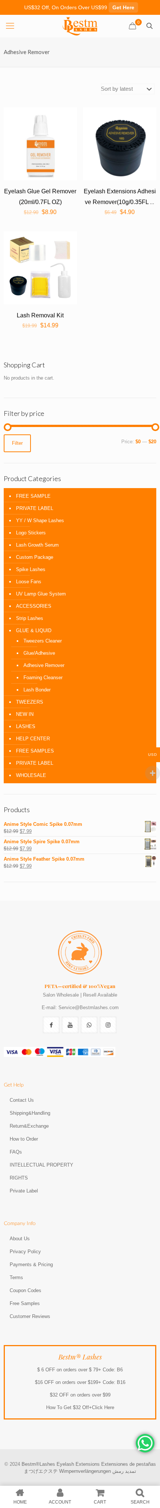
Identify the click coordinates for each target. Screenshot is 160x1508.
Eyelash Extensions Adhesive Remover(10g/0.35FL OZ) (120, 202)
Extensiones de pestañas (128, 1464)
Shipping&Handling (30, 1113)
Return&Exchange (29, 1126)
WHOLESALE (31, 775)
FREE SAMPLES (35, 751)
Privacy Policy (25, 1251)
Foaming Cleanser (43, 677)
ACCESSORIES (33, 606)
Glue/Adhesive (39, 653)
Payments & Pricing (31, 1264)
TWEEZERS (29, 702)
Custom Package (34, 557)
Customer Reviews (30, 1316)
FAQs (16, 1152)
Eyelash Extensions (78, 1464)
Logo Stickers (31, 533)
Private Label (24, 1191)
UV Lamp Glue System (41, 594)
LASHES (25, 726)
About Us (20, 1238)
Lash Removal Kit (40, 315)
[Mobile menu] (10, 26)
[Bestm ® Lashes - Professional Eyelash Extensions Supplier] (80, 26)
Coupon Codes (25, 1290)
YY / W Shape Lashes (40, 520)
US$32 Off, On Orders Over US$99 (79, 7)
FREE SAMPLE (33, 496)
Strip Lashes (29, 618)
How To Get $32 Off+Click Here (80, 1407)
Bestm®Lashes (39, 1464)
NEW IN (24, 714)
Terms (16, 1277)
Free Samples (25, 1303)
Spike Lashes (30, 569)
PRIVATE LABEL (34, 508)
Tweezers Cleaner (42, 641)
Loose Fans (28, 581)
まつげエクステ (41, 1471)
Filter (17, 443)
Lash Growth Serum (37, 545)
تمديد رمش (124, 1471)
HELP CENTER (33, 738)
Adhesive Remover (43, 665)
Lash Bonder (37, 690)
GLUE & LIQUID (33, 630)
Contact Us (22, 1100)
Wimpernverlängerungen (85, 1471)
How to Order (24, 1139)
